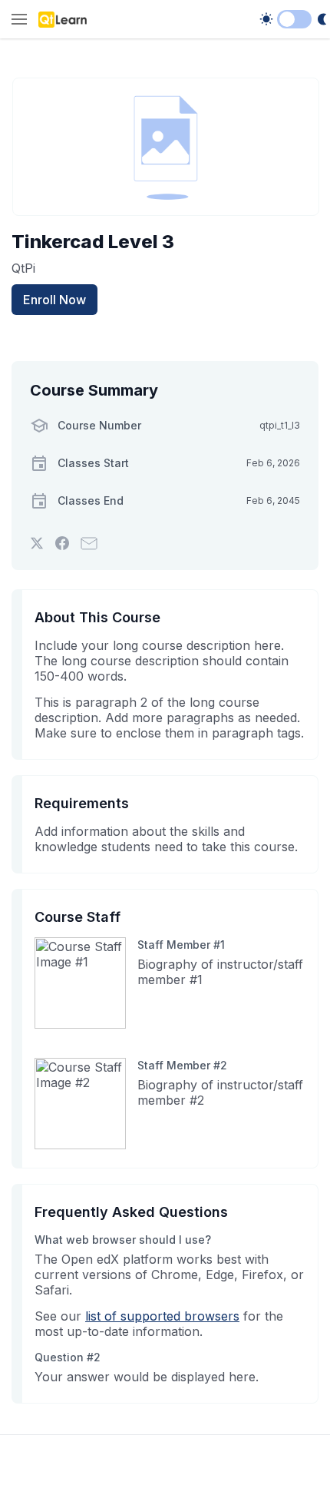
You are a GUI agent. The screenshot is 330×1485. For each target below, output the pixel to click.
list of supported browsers (162, 1316)
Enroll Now (54, 299)
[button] (19, 20)
